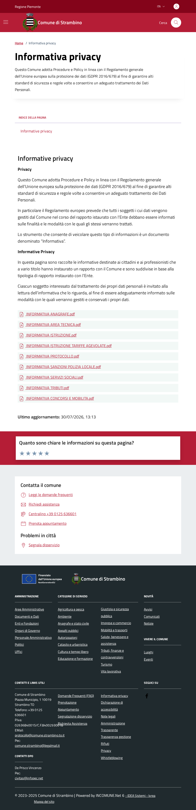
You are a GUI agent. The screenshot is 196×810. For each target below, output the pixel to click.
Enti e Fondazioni (27, 623)
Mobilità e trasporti (114, 630)
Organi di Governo (27, 630)
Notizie (148, 623)
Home (19, 43)
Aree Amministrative (29, 609)
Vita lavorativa (111, 671)
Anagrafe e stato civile (73, 623)
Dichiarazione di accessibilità (112, 706)
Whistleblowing (112, 757)
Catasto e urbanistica (72, 644)
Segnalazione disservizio (75, 716)
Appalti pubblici (68, 630)
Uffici (18, 651)
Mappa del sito (44, 801)
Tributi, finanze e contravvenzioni (112, 654)
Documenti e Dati (27, 616)
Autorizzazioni (67, 637)
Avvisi (148, 609)
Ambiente (64, 616)
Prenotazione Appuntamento (68, 706)
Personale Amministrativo (33, 637)
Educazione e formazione (75, 658)
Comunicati (152, 616)
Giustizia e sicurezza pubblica (115, 612)
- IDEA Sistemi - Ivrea (140, 795)
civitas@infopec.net (29, 778)
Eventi (148, 659)
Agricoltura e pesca (71, 609)
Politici (19, 644)
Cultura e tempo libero (73, 651)
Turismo (106, 664)
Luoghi (148, 652)
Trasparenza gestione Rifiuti (116, 740)
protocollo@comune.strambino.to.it (40, 735)
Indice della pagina (32, 117)
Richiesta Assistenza (72, 723)
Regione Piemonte (28, 6)
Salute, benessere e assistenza (114, 640)
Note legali (108, 716)
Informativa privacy (114, 695)
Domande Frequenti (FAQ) (76, 695)
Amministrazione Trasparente (113, 727)
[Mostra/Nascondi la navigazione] (6, 22)
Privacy (106, 750)
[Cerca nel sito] (176, 22)
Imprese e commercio (116, 623)
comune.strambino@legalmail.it (37, 745)
